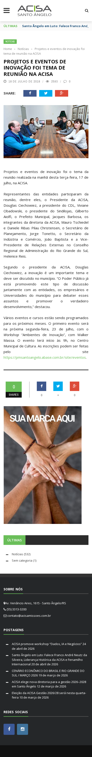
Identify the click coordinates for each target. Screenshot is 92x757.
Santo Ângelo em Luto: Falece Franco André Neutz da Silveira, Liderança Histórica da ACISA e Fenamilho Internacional (49, 659)
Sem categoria (22, 560)
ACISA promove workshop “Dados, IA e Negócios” (47, 644)
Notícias (10, 41)
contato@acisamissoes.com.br (29, 615)
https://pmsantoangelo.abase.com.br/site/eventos (45, 357)
